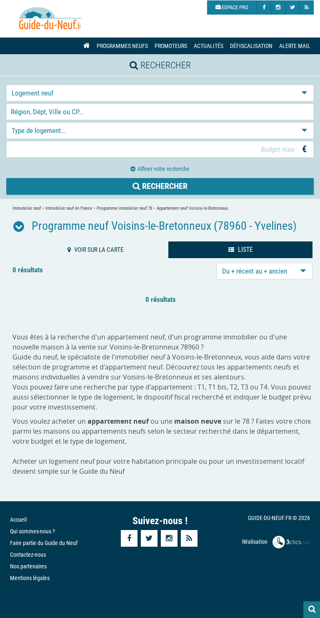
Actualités (208, 46)
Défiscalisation (251, 46)
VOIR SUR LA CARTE (98, 250)
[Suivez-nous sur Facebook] (264, 7)
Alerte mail (294, 46)
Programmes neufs (122, 46)
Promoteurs (171, 46)
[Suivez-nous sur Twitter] (292, 7)
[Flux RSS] (307, 7)
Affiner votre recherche (164, 169)
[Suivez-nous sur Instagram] (278, 7)
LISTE (244, 250)
